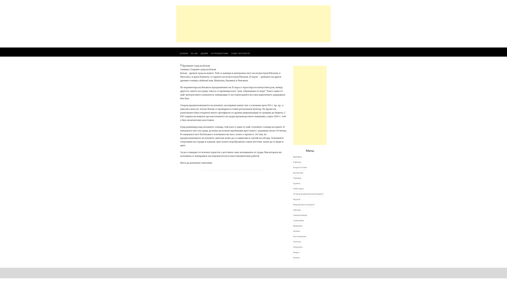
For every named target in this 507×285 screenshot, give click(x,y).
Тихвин (297, 178)
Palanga (297, 162)
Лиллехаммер (300, 215)
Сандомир (298, 220)
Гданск (296, 183)
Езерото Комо (300, 167)
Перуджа (297, 247)
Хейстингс (298, 188)
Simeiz (296, 257)
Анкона (297, 210)
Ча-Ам (194, 53)
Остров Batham (219, 53)
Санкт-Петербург (240, 53)
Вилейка (297, 157)
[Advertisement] (253, 23)
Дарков (184, 53)
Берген (296, 199)
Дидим (204, 53)
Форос (296, 252)
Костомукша (299, 236)
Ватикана (298, 173)
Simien (296, 231)
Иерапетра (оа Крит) (304, 204)
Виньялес (298, 226)
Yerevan (297, 242)
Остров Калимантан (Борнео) (308, 194)
